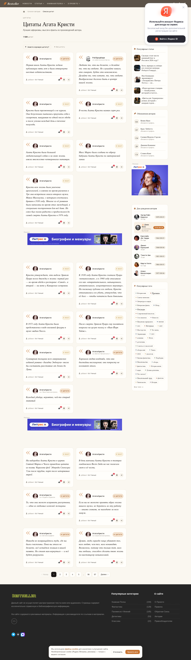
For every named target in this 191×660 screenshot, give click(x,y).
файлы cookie (71, 649)
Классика (116, 621)
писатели (149, 354)
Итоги (151, 338)
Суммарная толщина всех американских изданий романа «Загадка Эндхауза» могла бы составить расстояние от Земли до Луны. (47, 364)
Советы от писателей (145, 346)
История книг (141, 293)
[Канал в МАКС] (23, 634)
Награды (141, 309)
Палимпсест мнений (121, 611)
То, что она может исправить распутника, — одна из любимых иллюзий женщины (48, 504)
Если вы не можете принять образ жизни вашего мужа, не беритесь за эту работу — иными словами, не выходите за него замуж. (100, 507)
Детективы (116, 616)
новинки (140, 338)
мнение (161, 321)
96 (88, 574)
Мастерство (141, 330)
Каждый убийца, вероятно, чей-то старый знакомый (48, 398)
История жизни (156, 366)
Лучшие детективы (153, 370)
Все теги (137, 387)
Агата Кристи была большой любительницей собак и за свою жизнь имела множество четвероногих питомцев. (48, 156)
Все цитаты (60, 47)
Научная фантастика (143, 358)
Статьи (38, 3)
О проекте (73, 3)
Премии (156, 293)
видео (139, 370)
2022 (139, 354)
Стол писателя (142, 318)
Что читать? (141, 374)
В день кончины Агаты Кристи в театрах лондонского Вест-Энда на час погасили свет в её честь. (100, 464)
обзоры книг (141, 350)
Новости (27, 3)
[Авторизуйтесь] (64, 80)
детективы (141, 342)
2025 (160, 326)
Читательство (141, 382)
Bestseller (13, 3)
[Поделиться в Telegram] (69, 80)
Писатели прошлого (145, 321)
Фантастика (117, 607)
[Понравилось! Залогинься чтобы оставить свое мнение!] (59, 80)
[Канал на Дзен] (18, 634)
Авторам (158, 616)
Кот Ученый (39, 80)
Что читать (155, 330)
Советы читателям (143, 297)
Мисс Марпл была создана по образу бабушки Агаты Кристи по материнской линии (99, 156)
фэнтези (160, 378)
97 (95, 574)
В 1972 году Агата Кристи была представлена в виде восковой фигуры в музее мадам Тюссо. (46, 327)
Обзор (157, 305)
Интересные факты (143, 305)
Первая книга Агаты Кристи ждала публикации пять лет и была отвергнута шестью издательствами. (46, 68)
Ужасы (153, 350)
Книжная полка (55, 3)
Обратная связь (162, 611)
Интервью (150, 326)
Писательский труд (144, 378)
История (154, 382)
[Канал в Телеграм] (13, 634)
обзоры (155, 362)
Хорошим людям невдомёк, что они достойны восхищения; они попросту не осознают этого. (99, 362)
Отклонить (117, 652)
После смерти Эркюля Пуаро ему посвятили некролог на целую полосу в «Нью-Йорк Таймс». (101, 327)
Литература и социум (144, 301)
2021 (138, 326)
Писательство (142, 362)
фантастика (141, 366)
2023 (152, 334)
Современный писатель (145, 313)
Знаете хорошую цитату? (38, 47)
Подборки (159, 358)
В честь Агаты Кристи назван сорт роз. (99, 110)
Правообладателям (163, 621)
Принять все (132, 652)
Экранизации (141, 334)
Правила (158, 607)
